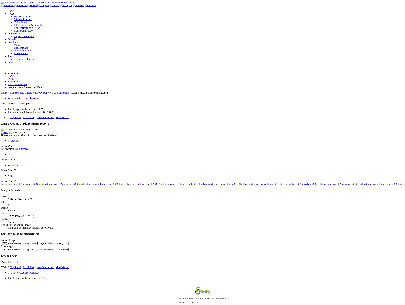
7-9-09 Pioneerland (59, 92)
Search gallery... (9, 103)
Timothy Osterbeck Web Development (212, 302)
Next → (12, 154)
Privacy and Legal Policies (202, 300)
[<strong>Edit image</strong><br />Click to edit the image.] (21, 149)
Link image (7, 246)
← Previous (13, 140)
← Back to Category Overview (23, 98)
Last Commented (45, 117)
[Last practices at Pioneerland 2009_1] (100, 184)
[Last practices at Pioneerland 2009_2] (60, 184)
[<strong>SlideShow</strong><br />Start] (4, 132)
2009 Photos (41, 92)
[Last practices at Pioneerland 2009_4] (140, 184)
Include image (8, 240)
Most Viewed (62, 117)
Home (4, 92)
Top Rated (15, 117)
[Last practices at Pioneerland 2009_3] (20, 184)
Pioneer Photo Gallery (21, 92)
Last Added (28, 117)
